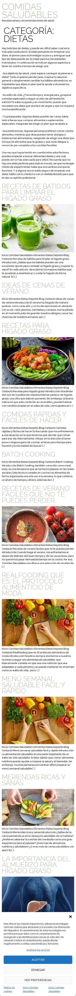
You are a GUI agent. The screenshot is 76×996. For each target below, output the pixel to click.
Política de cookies (9, 989)
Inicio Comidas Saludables (30, 989)
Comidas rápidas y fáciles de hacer (34, 417)
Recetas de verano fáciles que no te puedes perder (36, 494)
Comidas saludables (30, 11)
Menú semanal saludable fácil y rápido (33, 685)
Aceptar (38, 959)
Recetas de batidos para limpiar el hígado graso (36, 192)
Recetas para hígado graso (26, 328)
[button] (70, 916)
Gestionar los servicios (38, 950)
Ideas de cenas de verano (33, 288)
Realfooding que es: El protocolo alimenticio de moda (33, 584)
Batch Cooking (28, 454)
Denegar (38, 970)
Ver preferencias (38, 980)
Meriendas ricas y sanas (33, 780)
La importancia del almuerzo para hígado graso (36, 865)
